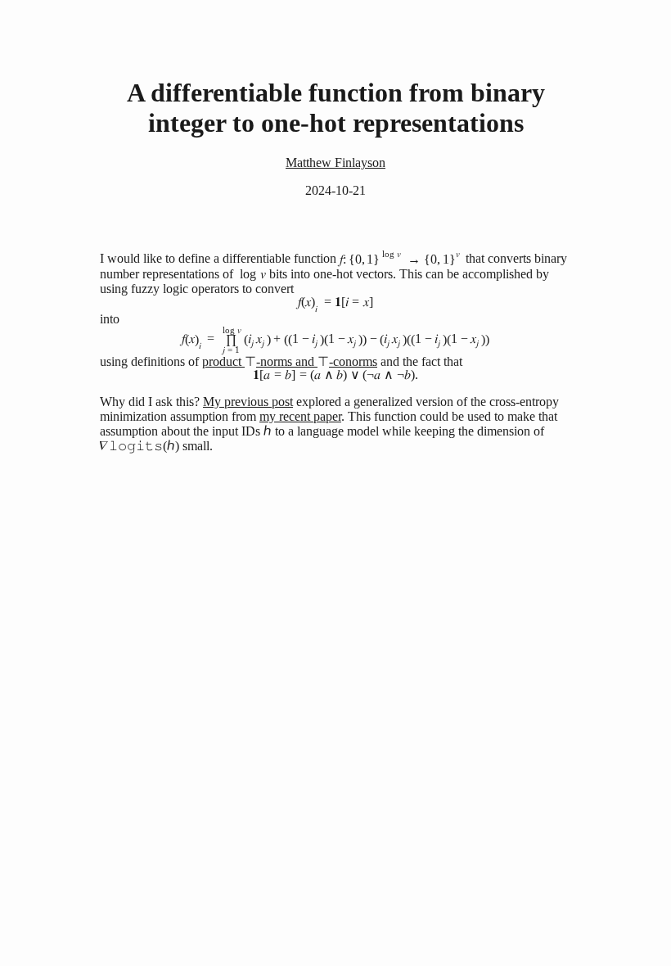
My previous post (248, 402)
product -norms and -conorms (289, 361)
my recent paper (300, 416)
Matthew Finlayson (335, 162)
